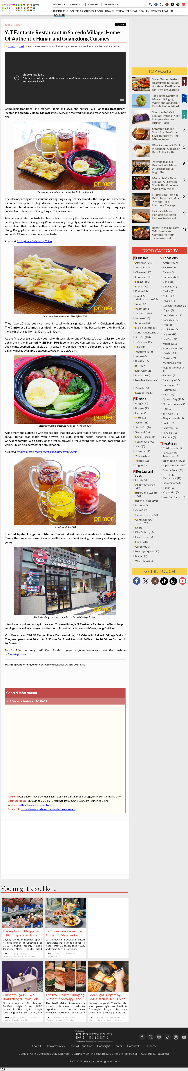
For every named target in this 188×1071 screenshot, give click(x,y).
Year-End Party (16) (174, 497)
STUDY (120, 11)
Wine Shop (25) (144, 560)
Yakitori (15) (142, 460)
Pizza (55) (140, 417)
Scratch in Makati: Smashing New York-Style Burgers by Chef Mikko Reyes (166, 134)
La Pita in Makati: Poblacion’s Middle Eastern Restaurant (164, 214)
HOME (11, 46)
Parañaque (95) (171, 384)
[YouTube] (184, 1036)
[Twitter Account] (161, 4)
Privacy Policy (56, 1046)
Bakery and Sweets (28, 954)
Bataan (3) (168, 272)
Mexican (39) (142, 322)
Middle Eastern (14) (146, 327)
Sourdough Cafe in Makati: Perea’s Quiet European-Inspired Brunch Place (166, 117)
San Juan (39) (170, 413)
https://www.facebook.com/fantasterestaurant (48, 809)
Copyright (103, 1046)
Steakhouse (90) (144, 441)
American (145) (144, 262)
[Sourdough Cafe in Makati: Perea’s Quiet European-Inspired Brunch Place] (141, 123)
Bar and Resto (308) (146, 500)
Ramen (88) (141, 422)
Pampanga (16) (171, 380)
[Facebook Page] (156, 4)
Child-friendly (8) (172, 448)
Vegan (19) (169, 487)
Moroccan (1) (142, 375)
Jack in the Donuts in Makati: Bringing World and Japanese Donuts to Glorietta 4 (165, 101)
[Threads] (173, 584)
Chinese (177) (143, 272)
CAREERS (59, 14)
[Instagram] (167, 4)
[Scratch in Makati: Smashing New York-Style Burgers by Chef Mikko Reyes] (141, 139)
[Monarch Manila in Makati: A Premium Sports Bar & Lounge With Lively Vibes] (141, 189)
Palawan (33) (170, 375)
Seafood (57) (142, 432)
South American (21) (147, 332)
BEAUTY (144, 11)
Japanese (60, 1020)
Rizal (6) (167, 408)
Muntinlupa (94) (172, 362)
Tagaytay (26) (170, 427)
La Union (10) (170, 329)
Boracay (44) (170, 286)
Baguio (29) (169, 267)
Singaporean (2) (144, 392)
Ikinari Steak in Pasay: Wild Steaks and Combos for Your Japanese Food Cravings (166, 234)
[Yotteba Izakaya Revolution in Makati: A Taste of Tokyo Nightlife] (141, 172)
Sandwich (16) (143, 427)
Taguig (14, 954)
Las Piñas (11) (170, 338)
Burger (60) (141, 403)
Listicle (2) (141, 480)
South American (53, 956)
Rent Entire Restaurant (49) (172, 476)
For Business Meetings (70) (171, 454)
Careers (119, 1046)
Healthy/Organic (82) (147, 551)
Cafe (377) (141, 510)
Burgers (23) (142, 408)
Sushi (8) (140, 446)
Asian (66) (141, 356)
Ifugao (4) (168, 310)
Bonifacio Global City (13, 956)
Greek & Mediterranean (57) (146, 297)
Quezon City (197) (173, 399)
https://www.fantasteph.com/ (36, 804)
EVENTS (156, 11)
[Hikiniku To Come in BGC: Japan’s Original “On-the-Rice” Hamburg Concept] (141, 205)
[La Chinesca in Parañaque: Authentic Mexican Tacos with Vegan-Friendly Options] (65, 927)
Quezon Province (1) (174, 404)
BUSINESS (59, 11)
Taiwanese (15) (144, 342)
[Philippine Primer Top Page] (20, 13)
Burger (92, 1020)
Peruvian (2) (142, 388)
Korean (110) (142, 318)
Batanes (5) (169, 437)
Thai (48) (140, 346)
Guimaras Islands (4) (174, 305)
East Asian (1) (143, 370)
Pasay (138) (169, 389)
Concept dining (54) (146, 514)
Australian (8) (143, 267)
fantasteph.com (17, 654)
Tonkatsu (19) (143, 451)
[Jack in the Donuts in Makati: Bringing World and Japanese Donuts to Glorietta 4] (141, 106)
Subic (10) (168, 423)
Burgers (101, 1020)
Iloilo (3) (167, 324)
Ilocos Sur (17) (171, 319)
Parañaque (59, 954)
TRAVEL (109, 11)
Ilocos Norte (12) (172, 315)
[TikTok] (172, 5)
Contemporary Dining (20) (143, 521)
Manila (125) (170, 353)
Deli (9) (139, 527)
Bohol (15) (168, 281)
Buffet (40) (141, 505)
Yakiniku (50, 1020)
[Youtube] (183, 4)
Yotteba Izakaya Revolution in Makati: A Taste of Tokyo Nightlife (165, 167)
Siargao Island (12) (173, 418)
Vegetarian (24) (171, 492)
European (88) (143, 276)
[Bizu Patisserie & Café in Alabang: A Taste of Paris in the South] (141, 156)
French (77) (141, 286)
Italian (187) (142, 308)
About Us (37, 1046)
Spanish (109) (143, 337)
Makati (73, 1017)
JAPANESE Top (111, 4)
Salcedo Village (61, 1017)
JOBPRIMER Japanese (155, 1053)
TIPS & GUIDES (84, 11)
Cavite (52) (169, 291)
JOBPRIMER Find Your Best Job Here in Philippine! (104, 1053)
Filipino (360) (142, 281)
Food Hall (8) (142, 541)
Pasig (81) (168, 394)
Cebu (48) (168, 296)
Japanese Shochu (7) (174, 465)
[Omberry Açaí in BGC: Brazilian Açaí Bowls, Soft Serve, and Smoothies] (22, 990)
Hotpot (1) (141, 413)
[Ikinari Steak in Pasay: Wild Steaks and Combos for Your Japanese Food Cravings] (141, 238)
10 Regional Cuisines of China (34, 241)
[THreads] (178, 5)
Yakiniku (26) (142, 455)
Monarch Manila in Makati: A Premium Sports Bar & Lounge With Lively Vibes (165, 183)
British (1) (140, 365)
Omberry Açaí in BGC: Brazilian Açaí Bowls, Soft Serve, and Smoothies (21, 999)
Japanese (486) (144, 313)
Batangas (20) (171, 276)
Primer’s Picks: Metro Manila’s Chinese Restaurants (47, 451)
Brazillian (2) (142, 361)
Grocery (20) (142, 546)
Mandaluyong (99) (173, 348)
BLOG (70, 11)
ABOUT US (59, 4)
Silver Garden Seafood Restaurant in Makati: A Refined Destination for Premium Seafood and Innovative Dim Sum (166, 87)
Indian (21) (141, 303)
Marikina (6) (169, 358)
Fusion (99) (141, 291)
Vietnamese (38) (144, 351)
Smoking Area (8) (172, 482)
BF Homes (70, 954)
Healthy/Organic (11, 1020)
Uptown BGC (30, 956)
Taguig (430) (170, 432)
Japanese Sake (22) (174, 460)
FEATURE (167, 11)
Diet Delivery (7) (144, 532)
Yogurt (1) (141, 465)
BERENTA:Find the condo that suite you (44, 1053)
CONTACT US (76, 4)
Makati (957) (170, 343)
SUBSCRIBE (93, 4)
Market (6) (141, 556)
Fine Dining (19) (144, 537)
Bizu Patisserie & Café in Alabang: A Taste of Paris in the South (166, 148)
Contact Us (134, 1046)
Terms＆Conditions (81, 1046)
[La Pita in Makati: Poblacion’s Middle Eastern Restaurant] (141, 222)
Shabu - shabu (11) (145, 436)
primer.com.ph (91, 1061)
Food (21, 46)
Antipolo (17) (170, 262)
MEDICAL (131, 11)
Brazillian (25, 1020)
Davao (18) (169, 300)
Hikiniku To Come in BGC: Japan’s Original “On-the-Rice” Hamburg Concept (166, 200)
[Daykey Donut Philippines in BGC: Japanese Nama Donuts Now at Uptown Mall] (22, 927)
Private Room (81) (173, 470)
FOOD (99, 11)
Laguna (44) (169, 334)
